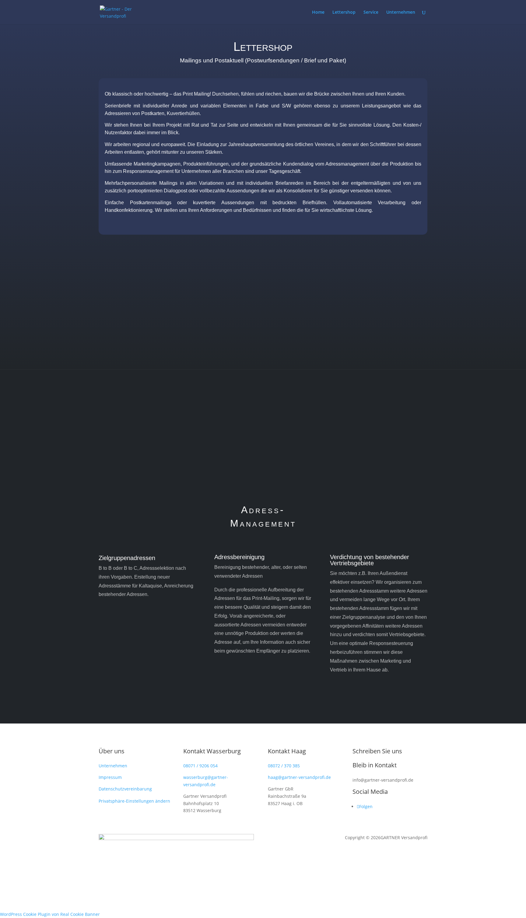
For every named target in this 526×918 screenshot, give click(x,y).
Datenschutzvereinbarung (125, 789)
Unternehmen (400, 12)
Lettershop (344, 12)
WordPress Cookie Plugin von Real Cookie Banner (50, 914)
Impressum (110, 777)
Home (318, 12)
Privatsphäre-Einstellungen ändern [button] (134, 801)
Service (370, 12)
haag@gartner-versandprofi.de (299, 777)
